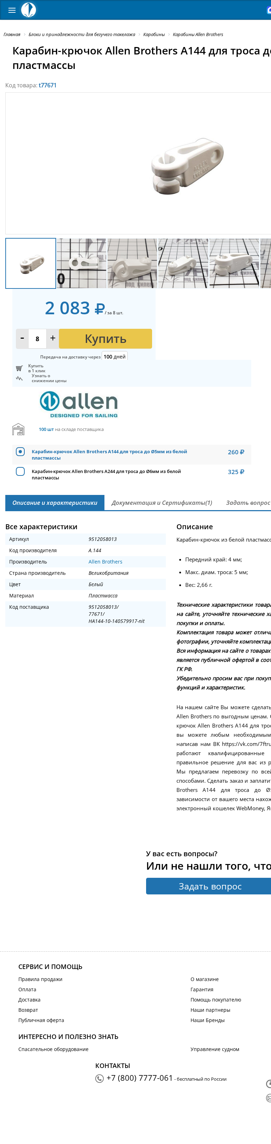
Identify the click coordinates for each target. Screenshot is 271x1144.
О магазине (205, 979)
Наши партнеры (210, 1009)
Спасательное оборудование (53, 1049)
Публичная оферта (41, 1020)
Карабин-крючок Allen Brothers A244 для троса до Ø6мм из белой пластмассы (106, 474)
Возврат (28, 1009)
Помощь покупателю (216, 999)
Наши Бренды (208, 1020)
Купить (106, 338)
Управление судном (215, 1049)
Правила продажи (40, 979)
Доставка (29, 999)
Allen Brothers (105, 561)
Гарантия (202, 989)
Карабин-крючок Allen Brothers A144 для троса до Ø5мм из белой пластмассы (109, 454)
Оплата (27, 989)
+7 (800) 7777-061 (140, 1077)
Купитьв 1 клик (37, 368)
